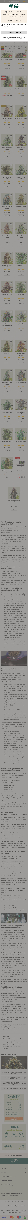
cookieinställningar (18, 25)
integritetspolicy (8, 27)
